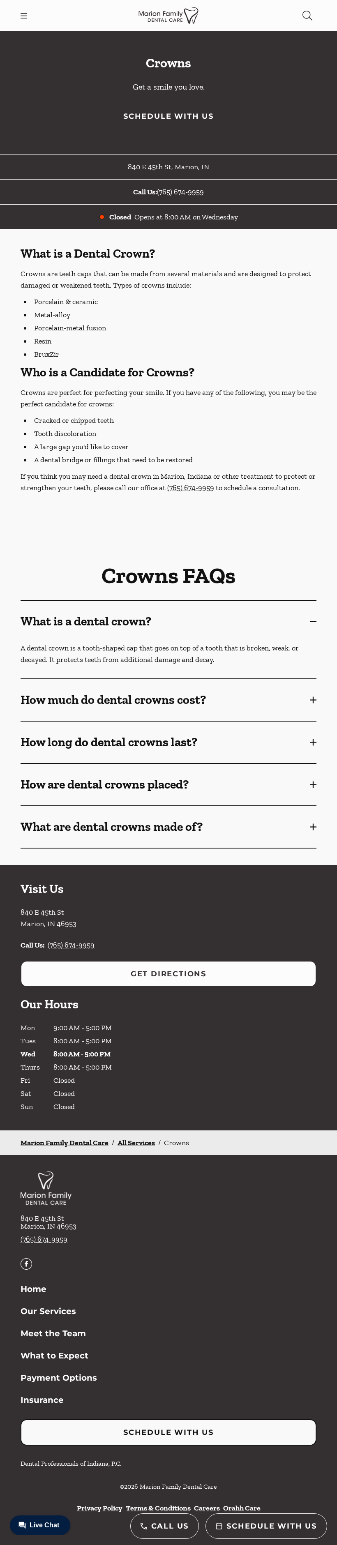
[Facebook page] (26, 1264)
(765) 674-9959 (180, 191)
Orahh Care (242, 1508)
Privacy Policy (99, 1508)
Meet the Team (53, 1333)
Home (33, 1289)
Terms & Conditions (158, 1508)
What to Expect (54, 1356)
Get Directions (168, 973)
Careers (207, 1508)
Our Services (48, 1311)
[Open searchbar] (307, 16)
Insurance (42, 1400)
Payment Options (59, 1378)
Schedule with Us (168, 116)
